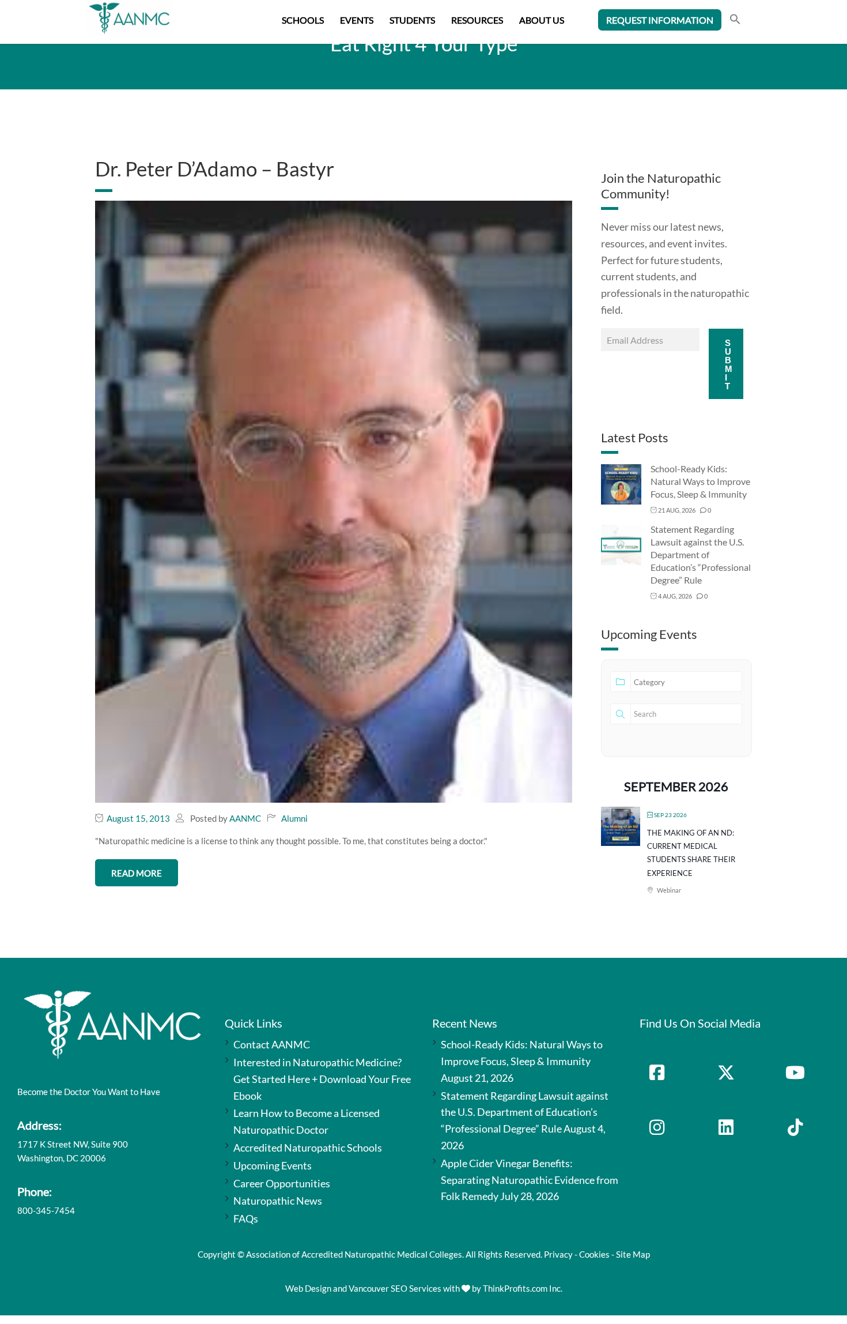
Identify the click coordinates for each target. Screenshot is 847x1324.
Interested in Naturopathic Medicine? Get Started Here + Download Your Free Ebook (322, 1079)
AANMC (245, 818)
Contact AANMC (271, 1044)
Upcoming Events (272, 1165)
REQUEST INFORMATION (659, 19)
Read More (136, 873)
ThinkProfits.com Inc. (522, 1288)
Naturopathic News (277, 1200)
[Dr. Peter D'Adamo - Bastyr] (333, 500)
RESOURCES (477, 19)
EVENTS (356, 19)
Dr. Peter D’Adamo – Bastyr (214, 168)
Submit (728, 364)
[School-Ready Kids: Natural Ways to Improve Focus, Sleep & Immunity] (621, 483)
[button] (735, 20)
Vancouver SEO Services (395, 1288)
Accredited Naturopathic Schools (307, 1147)
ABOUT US (541, 19)
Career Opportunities (281, 1183)
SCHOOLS (303, 19)
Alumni (294, 818)
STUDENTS (412, 19)
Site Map (633, 1254)
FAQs (245, 1218)
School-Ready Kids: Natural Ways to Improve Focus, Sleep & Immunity (700, 481)
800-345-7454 (46, 1210)
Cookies (594, 1254)
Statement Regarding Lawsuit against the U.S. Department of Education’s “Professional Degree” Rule (701, 554)
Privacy (558, 1254)
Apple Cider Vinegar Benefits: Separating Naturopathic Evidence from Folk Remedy (529, 1180)
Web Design (308, 1288)
